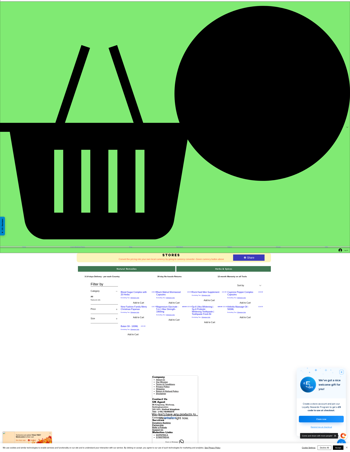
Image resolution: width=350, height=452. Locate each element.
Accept (338, 447)
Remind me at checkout (321, 427)
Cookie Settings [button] (308, 447)
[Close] (346, 447)
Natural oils (95, 300)
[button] (175, 122)
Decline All (324, 447)
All (92, 296)
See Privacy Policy (212, 447)
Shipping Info (135, 297)
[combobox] (249, 285)
